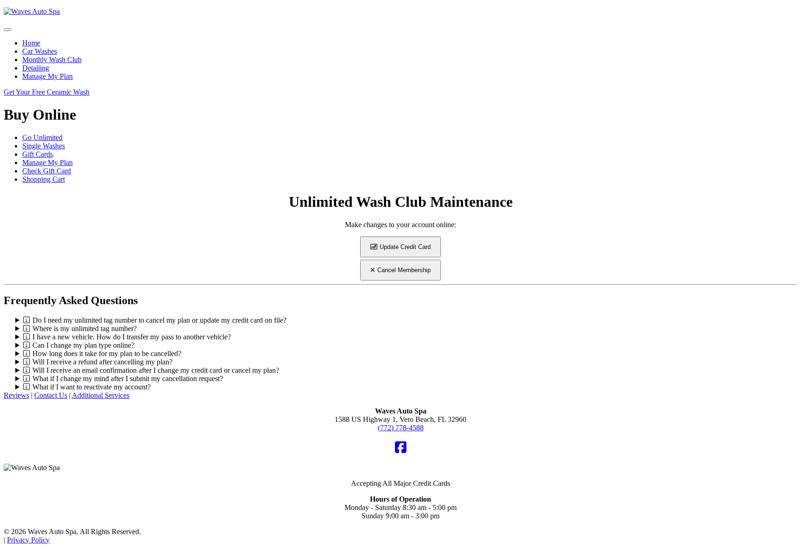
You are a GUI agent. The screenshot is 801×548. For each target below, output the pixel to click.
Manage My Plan (47, 76)
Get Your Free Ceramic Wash (46, 92)
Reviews (16, 395)
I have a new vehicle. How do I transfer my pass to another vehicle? (131, 337)
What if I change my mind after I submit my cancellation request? (127, 378)
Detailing (35, 68)
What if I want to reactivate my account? (91, 387)
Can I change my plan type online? (83, 345)
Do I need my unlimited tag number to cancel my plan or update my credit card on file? (159, 320)
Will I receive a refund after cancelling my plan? (102, 362)
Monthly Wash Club (52, 60)
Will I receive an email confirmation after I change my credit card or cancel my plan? (155, 370)
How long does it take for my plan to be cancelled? (106, 353)
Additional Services (100, 395)
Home (31, 43)
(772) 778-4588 (401, 428)
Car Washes (39, 51)
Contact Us (50, 395)
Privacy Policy (28, 540)
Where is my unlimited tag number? (84, 328)
